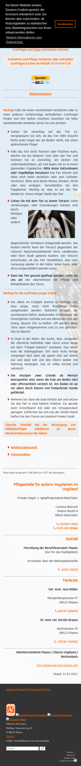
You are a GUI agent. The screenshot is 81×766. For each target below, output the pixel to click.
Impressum (34, 689)
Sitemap (10, 689)
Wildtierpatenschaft (24, 447)
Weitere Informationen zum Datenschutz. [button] (24, 40)
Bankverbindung (40, 93)
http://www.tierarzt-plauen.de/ (57, 665)
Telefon (10, 736)
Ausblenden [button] (65, 24)
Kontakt (21, 689)
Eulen (37, 49)
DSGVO (46, 689)
